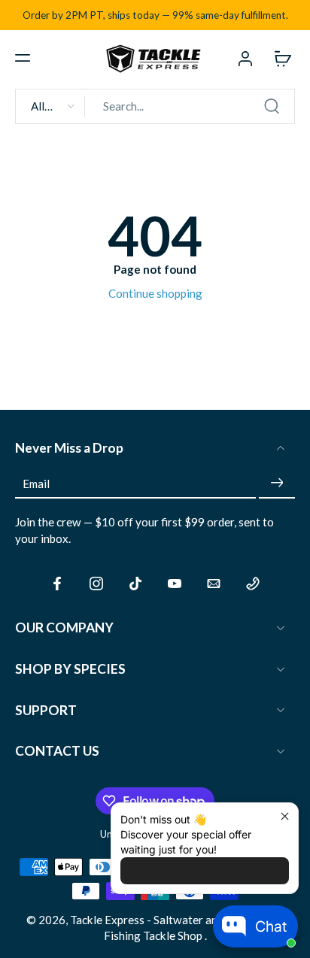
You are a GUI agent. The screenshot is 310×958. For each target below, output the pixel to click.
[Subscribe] (277, 483)
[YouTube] (174, 583)
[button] (22, 58)
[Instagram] (96, 583)
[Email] (213, 583)
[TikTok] (135, 583)
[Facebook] (57, 583)
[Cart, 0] (278, 57)
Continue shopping (155, 293)
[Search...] (271, 106)
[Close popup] (284, 816)
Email (36, 483)
